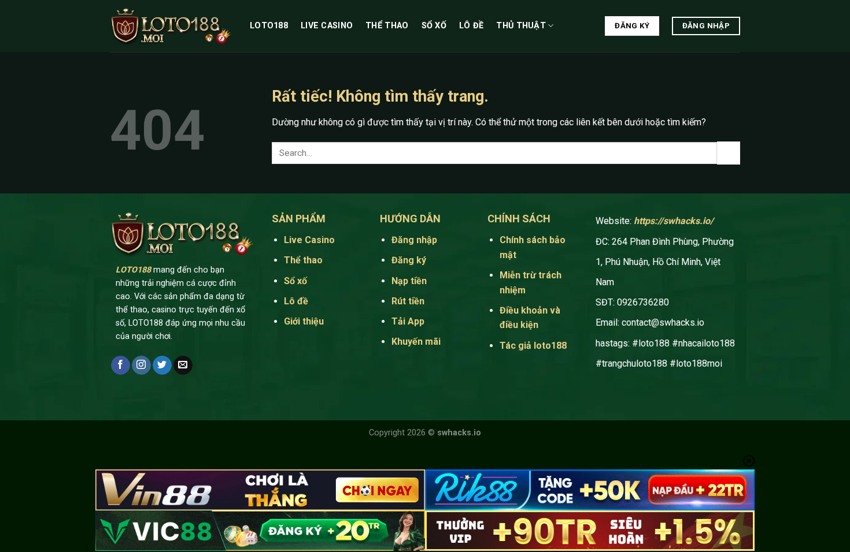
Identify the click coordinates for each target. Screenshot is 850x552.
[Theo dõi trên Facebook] (120, 365)
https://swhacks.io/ (674, 220)
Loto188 (269, 26)
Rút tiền (407, 301)
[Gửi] (728, 152)
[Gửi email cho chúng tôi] (183, 365)
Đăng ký (408, 260)
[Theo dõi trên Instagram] (141, 365)
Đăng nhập (414, 239)
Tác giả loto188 (533, 345)
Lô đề (471, 26)
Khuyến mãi (416, 341)
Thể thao (386, 26)
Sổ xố (434, 26)
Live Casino (327, 26)
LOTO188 (133, 270)
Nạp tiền (409, 280)
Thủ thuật (521, 26)
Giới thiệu (304, 321)
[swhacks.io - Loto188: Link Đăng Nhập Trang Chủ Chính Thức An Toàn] (171, 26)
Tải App (409, 321)
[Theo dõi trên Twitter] (162, 365)
